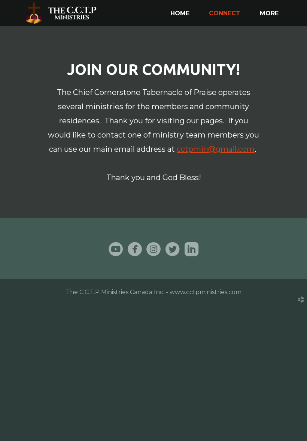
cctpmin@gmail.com (216, 149)
